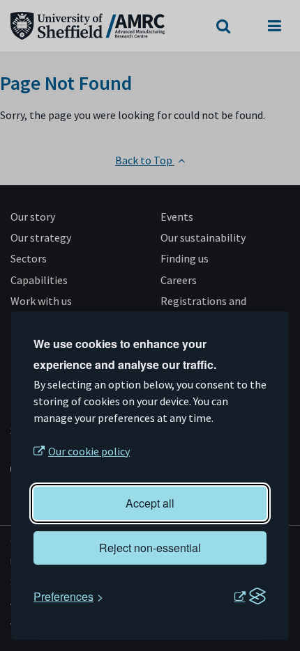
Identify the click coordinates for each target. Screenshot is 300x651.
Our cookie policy (89, 451)
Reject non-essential (150, 548)
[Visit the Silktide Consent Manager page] (250, 596)
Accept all (150, 503)
